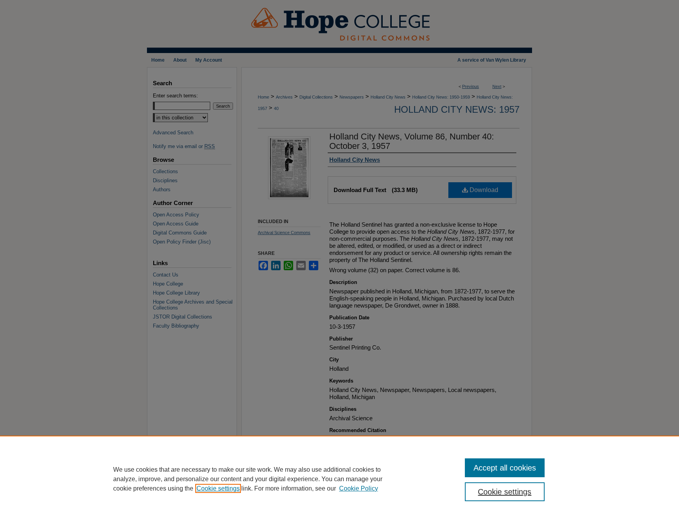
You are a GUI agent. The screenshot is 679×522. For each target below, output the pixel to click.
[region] (339, 479)
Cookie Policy (358, 488)
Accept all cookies (504, 467)
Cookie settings (218, 488)
